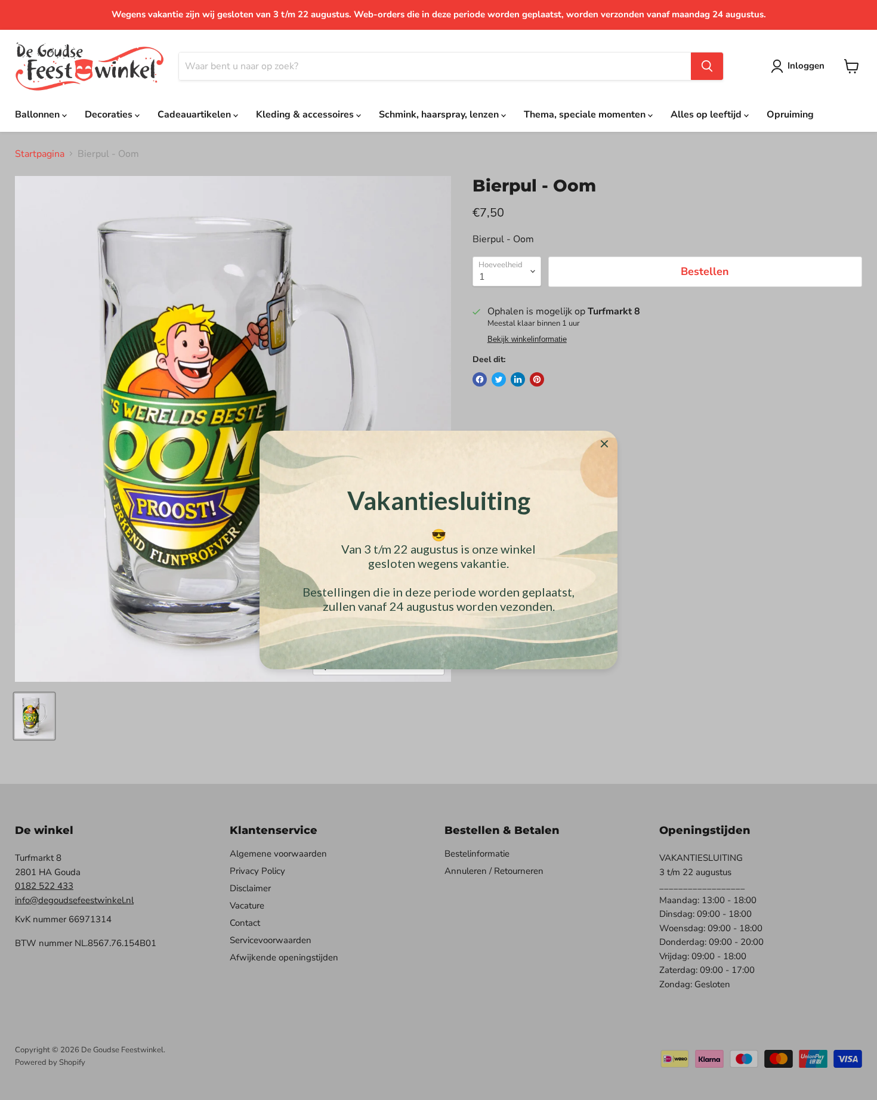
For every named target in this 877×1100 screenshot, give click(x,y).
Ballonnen (38, 114)
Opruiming (790, 114)
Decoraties (110, 114)
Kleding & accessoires (306, 114)
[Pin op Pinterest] (537, 379)
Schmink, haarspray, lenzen (440, 114)
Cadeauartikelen (195, 114)
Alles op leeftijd (707, 114)
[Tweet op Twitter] (499, 379)
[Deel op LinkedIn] (518, 379)
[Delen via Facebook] (480, 379)
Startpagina (39, 154)
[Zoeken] (707, 66)
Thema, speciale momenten (586, 114)
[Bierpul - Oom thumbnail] (34, 716)
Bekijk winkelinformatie (527, 339)
